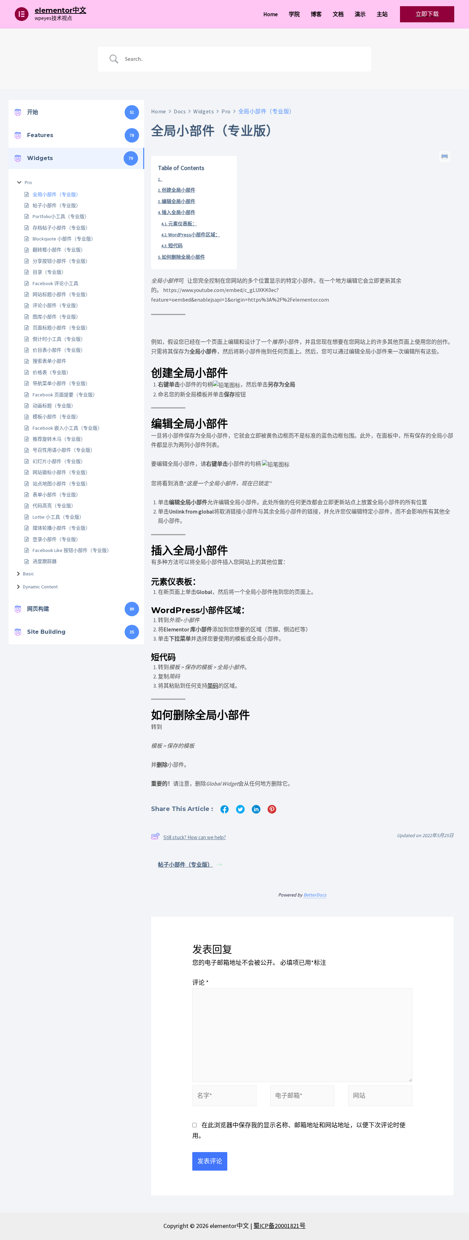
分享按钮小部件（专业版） (61, 261)
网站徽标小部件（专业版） (61, 472)
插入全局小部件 (178, 212)
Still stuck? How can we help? (194, 837)
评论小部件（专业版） (57, 305)
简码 (212, 685)
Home (158, 111)
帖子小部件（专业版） (57, 205)
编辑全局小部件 (178, 201)
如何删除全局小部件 (183, 257)
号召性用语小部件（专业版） (64, 450)
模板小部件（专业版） (57, 417)
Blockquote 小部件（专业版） (64, 239)
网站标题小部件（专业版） (61, 294)
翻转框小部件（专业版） (59, 250)
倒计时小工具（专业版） (59, 339)
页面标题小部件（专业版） (61, 328)
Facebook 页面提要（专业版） (65, 395)
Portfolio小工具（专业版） (61, 216)
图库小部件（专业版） (57, 317)
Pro (28, 182)
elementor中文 (60, 10)
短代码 (175, 246)
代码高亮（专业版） (54, 506)
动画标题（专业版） (54, 406)
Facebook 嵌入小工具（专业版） (67, 428)
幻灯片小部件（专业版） (59, 461)
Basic (28, 574)
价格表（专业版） (52, 372)
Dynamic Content (40, 587)
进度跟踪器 (45, 561)
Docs (180, 111)
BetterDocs (315, 895)
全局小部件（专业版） (57, 194)
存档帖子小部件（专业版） (61, 228)
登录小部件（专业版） (57, 539)
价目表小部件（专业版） (59, 350)
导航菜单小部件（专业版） (61, 383)
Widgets (203, 111)
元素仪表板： (182, 224)
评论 (200, 983)
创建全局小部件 (178, 190)
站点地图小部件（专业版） (61, 484)
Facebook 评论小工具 (55, 283)
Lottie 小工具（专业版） (58, 517)
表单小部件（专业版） (57, 495)
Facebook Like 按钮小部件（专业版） (72, 550)
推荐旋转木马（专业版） (59, 439)
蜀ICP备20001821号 (279, 1226)
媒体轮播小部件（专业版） (61, 528)
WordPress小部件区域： (194, 235)
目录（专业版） (49, 272)
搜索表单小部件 (49, 361)
